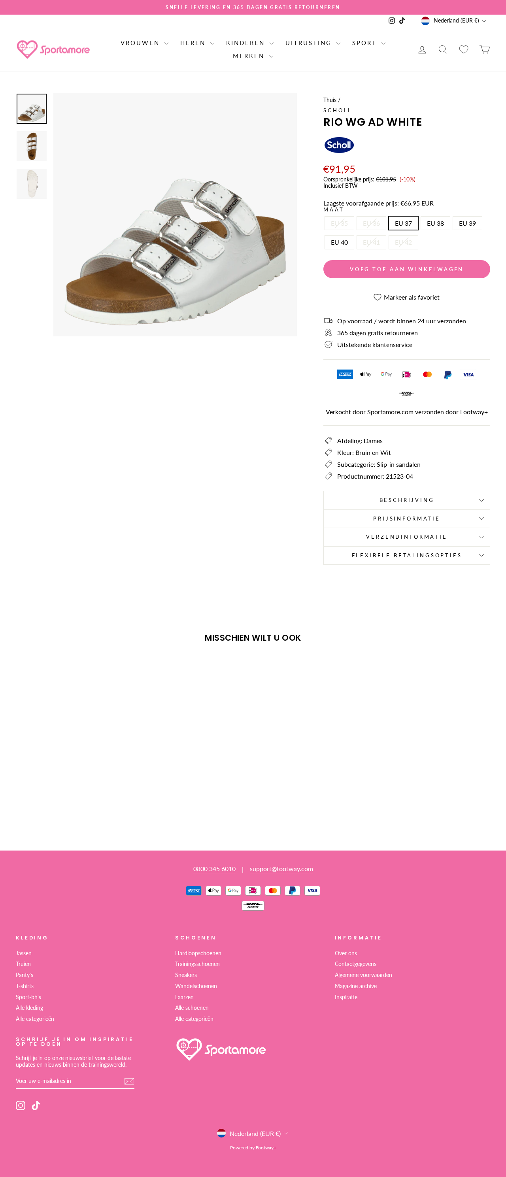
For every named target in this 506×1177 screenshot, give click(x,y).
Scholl (337, 110)
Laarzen (184, 997)
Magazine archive (356, 986)
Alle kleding (29, 1008)
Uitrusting (309, 42)
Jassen (24, 953)
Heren (194, 42)
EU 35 (339, 223)
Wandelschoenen (196, 986)
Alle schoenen (192, 1008)
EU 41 (371, 242)
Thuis (329, 100)
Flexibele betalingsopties (407, 555)
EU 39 (467, 223)
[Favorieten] (464, 49)
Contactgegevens (355, 964)
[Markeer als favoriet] (25, 671)
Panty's (24, 975)
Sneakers (186, 975)
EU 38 (435, 223)
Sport (366, 42)
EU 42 (403, 242)
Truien (23, 964)
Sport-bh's (28, 997)
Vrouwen (141, 42)
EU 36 (371, 223)
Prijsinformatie (406, 518)
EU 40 (339, 242)
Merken (250, 55)
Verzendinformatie (406, 537)
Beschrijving (407, 500)
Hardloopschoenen (198, 953)
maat (333, 210)
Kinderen (247, 42)
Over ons (346, 953)
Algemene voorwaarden (363, 975)
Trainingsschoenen (197, 964)
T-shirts (25, 986)
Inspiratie (346, 997)
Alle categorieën (35, 1019)
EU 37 (403, 223)
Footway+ (474, 411)
